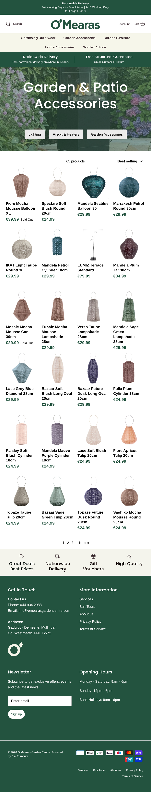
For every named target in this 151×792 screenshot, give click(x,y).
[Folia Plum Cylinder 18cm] (129, 368)
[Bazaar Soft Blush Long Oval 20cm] (58, 368)
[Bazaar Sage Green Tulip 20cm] (58, 492)
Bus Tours (87, 607)
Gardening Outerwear (38, 38)
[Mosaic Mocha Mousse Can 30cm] (22, 307)
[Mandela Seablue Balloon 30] (93, 183)
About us (86, 614)
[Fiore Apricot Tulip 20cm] (129, 430)
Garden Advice (94, 47)
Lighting (35, 134)
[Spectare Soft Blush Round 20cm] (58, 183)
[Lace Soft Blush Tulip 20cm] (93, 430)
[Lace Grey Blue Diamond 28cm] (22, 368)
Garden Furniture (116, 38)
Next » (84, 543)
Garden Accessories (79, 38)
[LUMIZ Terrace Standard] (93, 245)
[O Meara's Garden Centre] (75, 24)
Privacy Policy (90, 621)
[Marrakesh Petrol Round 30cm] (129, 183)
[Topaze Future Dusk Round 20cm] (93, 492)
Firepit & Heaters (66, 134)
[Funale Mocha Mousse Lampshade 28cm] (58, 307)
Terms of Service (92, 629)
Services (86, 599)
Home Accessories (60, 47)
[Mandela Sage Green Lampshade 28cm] (129, 307)
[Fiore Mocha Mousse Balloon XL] (22, 183)
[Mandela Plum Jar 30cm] (129, 245)
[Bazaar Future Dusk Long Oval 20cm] (93, 368)
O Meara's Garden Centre (34, 752)
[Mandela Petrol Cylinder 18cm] (58, 245)
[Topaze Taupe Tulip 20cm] (22, 492)
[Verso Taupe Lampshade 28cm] (93, 307)
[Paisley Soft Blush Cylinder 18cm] (22, 430)
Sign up (16, 714)
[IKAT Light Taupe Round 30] (22, 245)
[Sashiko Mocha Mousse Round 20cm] (129, 492)
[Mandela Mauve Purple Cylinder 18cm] (58, 430)
